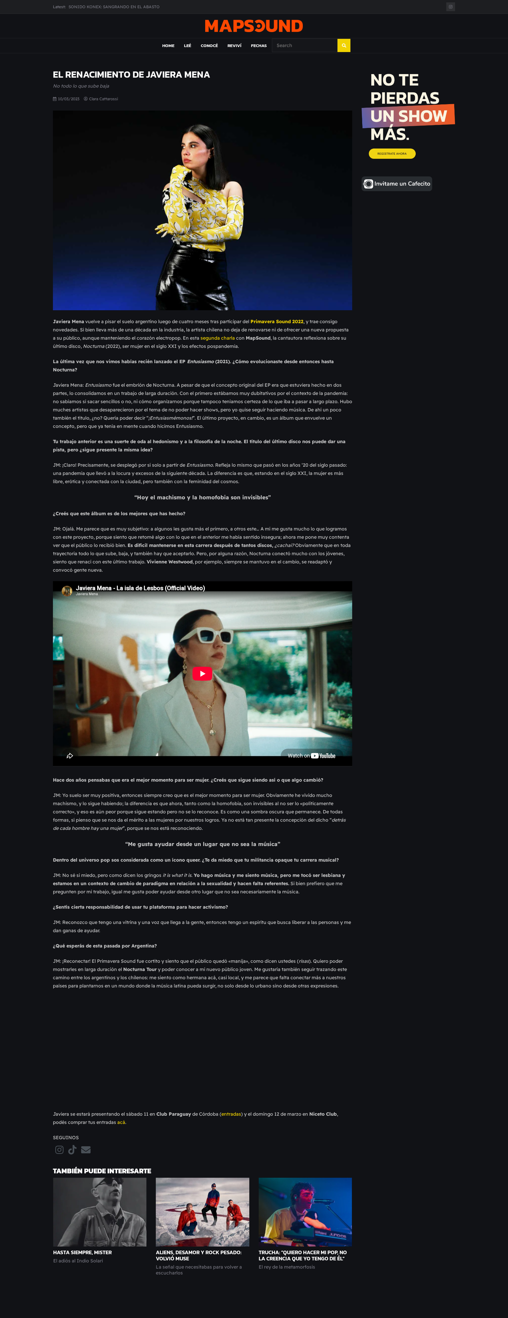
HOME (168, 45)
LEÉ (187, 45)
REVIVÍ (234, 45)
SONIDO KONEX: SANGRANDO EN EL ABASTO (114, 6)
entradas (231, 1114)
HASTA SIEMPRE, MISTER (82, 1252)
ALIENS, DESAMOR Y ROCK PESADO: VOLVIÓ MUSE (198, 1255)
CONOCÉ (209, 45)
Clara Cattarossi (103, 98)
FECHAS (259, 45)
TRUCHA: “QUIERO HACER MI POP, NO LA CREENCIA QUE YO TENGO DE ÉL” (303, 1255)
